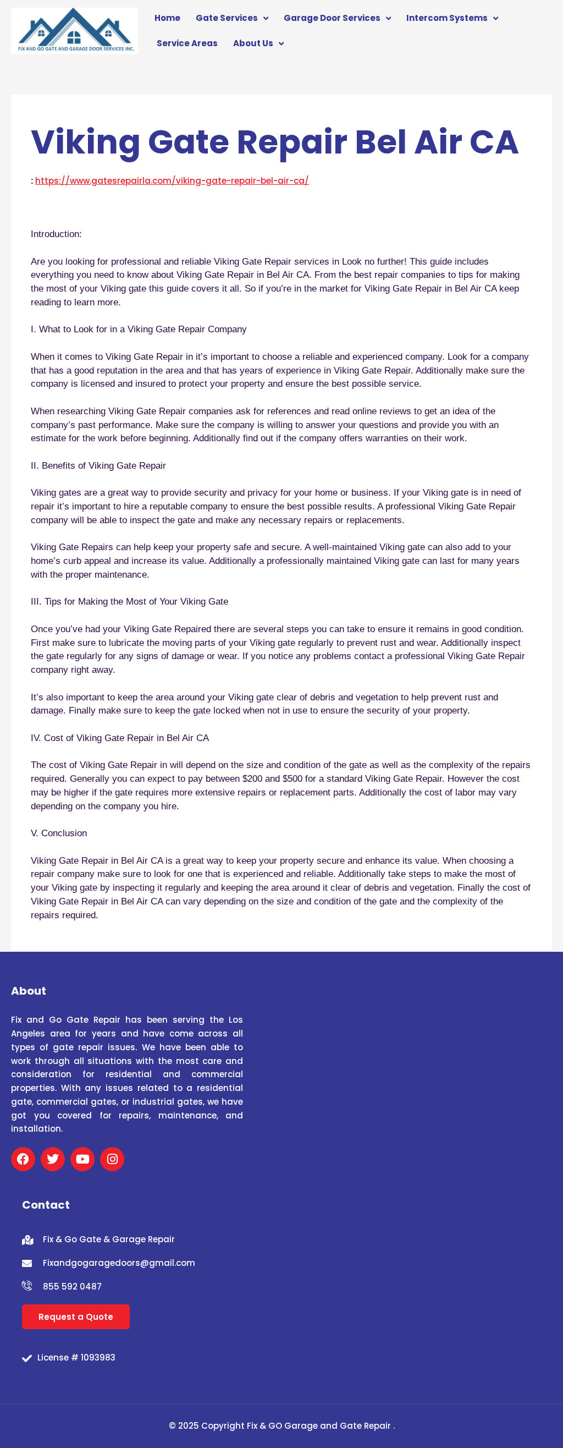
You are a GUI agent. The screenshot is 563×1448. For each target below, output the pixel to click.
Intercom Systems (447, 18)
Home (167, 18)
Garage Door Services (332, 18)
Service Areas (187, 43)
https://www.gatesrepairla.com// (172, 181)
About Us (253, 43)
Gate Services (227, 18)
